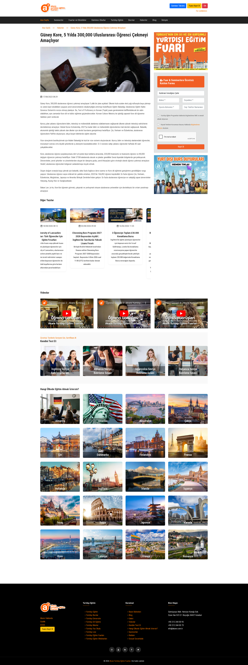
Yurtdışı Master (92, 625)
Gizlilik (42, 621)
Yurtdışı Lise (91, 632)
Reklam (131, 635)
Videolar (131, 622)
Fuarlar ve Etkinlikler (77, 20)
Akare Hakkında (46, 618)
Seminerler (58, 20)
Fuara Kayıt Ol (194, 6)
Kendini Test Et (134, 625)
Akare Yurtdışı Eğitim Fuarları (120, 661)
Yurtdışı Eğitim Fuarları (95, 635)
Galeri (130, 618)
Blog (154, 20)
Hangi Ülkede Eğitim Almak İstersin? (143, 628)
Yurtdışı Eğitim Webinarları (96, 638)
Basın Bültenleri (134, 612)
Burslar (131, 20)
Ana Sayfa (44, 20)
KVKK (42, 625)
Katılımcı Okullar (99, 20)
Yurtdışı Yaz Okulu (93, 628)
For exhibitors (201, 11)
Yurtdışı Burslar (92, 615)
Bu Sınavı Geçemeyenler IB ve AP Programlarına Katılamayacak (134, 236)
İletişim (165, 20)
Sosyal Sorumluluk (135, 638)
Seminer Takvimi (178, 6)
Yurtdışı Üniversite (93, 618)
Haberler (143, 20)
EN (205, 6)
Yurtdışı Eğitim (117, 20)
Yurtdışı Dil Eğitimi (93, 622)
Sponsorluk (133, 632)
